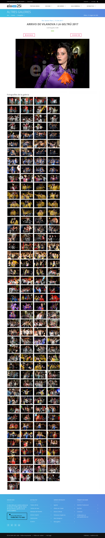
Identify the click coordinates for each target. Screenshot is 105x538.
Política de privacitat (25, 535)
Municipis (86, 1)
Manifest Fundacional (83, 505)
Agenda (56, 505)
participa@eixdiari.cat (82, 517)
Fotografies (20, 15)
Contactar (29, 1)
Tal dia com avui (34, 508)
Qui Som (79, 508)
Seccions (47, 6)
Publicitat (86, 535)
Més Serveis (60, 6)
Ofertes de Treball (58, 508)
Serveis (13, 15)
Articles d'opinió (34, 515)
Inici (8, 15)
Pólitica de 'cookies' (38, 535)
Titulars (93, 1)
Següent (75, 35)
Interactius (90, 6)
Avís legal (48, 535)
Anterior (29, 35)
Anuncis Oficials (58, 511)
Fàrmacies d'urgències (60, 515)
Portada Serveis (35, 6)
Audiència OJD (94, 535)
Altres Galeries (19, 12)
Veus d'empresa (58, 518)
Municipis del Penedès (36, 511)
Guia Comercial (75, 6)
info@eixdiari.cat (81, 515)
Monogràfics (57, 521)
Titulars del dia (34, 505)
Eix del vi (32, 521)
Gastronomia (33, 518)
